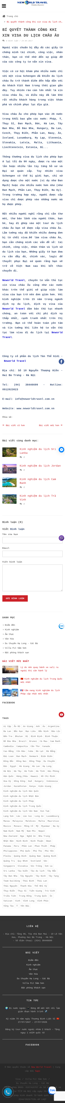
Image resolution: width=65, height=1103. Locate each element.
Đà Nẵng (50, 751)
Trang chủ (12, 16)
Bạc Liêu (31, 731)
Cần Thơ (35, 746)
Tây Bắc (51, 871)
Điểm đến (10, 625)
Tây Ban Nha (10, 876)
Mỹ (37, 826)
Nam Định (8, 831)
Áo (44, 726)
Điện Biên (46, 756)
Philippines (10, 851)
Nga (22, 836)
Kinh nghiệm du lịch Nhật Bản (21, 796)
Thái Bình (28, 881)
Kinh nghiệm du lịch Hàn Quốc (21, 791)
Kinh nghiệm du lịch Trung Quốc (22, 806)
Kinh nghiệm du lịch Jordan (40, 466)
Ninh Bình (22, 841)
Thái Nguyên (10, 886)
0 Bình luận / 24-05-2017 (19, 41)
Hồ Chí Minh (48, 776)
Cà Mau (43, 741)
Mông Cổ (28, 826)
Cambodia (8, 746)
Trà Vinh (50, 891)
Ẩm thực (9, 634)
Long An (39, 816)
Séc (45, 861)
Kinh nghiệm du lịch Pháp (18, 801)
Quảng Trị (9, 861)
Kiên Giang (44, 786)
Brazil (23, 741)
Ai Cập (7, 726)
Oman (48, 841)
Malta (41, 821)
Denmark (33, 756)
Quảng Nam (35, 856)
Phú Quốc (25, 851)
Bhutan (19, 736)
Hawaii (34, 776)
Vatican (7, 901)
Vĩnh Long (28, 901)
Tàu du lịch (37, 871)
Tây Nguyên (26, 876)
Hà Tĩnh (40, 771)
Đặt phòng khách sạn (17, 652)
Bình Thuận (51, 736)
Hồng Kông (19, 781)
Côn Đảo (20, 751)
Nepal (41, 831)
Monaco (17, 826)
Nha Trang (44, 836)
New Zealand (10, 836)
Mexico (7, 826)
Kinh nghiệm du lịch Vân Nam (20, 811)
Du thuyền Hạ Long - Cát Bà (21, 643)
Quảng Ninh (50, 856)
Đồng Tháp (35, 761)
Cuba (30, 751)
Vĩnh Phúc (43, 901)
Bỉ (27, 736)
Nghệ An (31, 836)
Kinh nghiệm (12, 629)
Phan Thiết (41, 846)
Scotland (36, 861)
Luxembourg (52, 816)
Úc (51, 896)
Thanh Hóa (26, 886)
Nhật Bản (8, 841)
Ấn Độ (17, 726)
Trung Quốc (40, 896)
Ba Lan (7, 731)
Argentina (53, 726)
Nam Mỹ (20, 831)
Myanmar (45, 826)
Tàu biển (23, 871)
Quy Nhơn (23, 861)
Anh (38, 726)
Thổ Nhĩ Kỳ (40, 886)
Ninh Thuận (37, 841)
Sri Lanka (9, 871)
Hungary (39, 781)
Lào (18, 816)
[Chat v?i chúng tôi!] (61, 449)
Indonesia (52, 781)
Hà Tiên (28, 771)
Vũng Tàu (8, 906)
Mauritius (53, 821)
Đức (5, 766)
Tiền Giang (35, 891)
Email (5, 548)
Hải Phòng (53, 771)
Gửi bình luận (15, 598)
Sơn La (48, 866)
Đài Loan (8, 756)
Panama (7, 846)
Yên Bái (25, 906)
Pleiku (7, 856)
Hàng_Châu (22, 776)
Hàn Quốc (8, 776)
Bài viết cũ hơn (15, 425)
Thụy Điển (9, 891)
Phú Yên (49, 851)
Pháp (52, 846)
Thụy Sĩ (22, 891)
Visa (18, 1079)
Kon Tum (44, 811)
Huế (30, 781)
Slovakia (23, 866)
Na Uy (56, 826)
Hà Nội (7, 771)
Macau (6, 821)
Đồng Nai (21, 761)
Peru (16, 846)
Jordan (7, 786)
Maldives (31, 821)
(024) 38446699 (43, 940)
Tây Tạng (54, 876)
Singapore (9, 866)
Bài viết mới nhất (15, 661)
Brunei (33, 741)
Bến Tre (7, 736)
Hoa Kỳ (7, 781)
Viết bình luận (12, 562)
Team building (11, 881)
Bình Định (36, 736)
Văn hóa (9, 639)
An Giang (28, 726)
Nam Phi (31, 831)
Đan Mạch (21, 756)
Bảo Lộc (55, 731)
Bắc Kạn (18, 731)
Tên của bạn (10, 534)
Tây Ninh (41, 876)
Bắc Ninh (43, 731)
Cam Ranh (55, 741)
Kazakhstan (20, 786)
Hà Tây (17, 771)
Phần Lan (27, 846)
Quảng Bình (20, 856)
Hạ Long (47, 766)
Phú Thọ (37, 851)
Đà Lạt (40, 751)
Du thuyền (49, 761)
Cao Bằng (8, 751)
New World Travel (41, 1067)
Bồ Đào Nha (9, 741)
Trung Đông (25, 896)
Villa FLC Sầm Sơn (15, 648)
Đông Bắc (8, 761)
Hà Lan (36, 766)
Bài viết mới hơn (49, 425)
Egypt (13, 766)
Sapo (37, 1071)
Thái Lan (42, 881)
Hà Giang (24, 766)
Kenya (32, 786)
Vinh (17, 901)
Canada (46, 746)
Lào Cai (27, 816)
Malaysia (18, 821)
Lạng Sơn (8, 816)
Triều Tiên (9, 896)
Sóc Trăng (36, 866)
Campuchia (22, 746)
